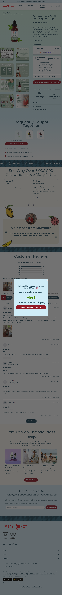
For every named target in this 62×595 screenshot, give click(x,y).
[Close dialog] (46, 280)
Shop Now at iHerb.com (31, 307)
